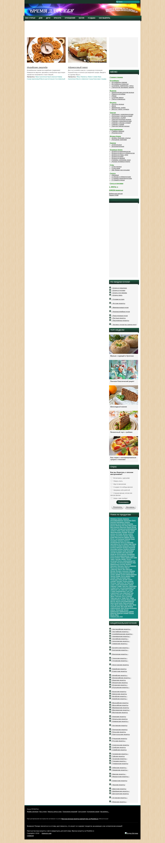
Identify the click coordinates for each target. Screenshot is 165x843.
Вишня (129, 527)
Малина (128, 564)
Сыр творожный (127, 595)
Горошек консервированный (127, 529)
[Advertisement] (83, 28)
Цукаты (112, 610)
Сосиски (131, 589)
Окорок (112, 576)
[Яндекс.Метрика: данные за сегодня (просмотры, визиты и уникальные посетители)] (131, 833)
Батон (120, 524)
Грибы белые (125, 530)
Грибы (118, 530)
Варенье (119, 525)
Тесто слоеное (127, 596)
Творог (112, 596)
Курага (112, 557)
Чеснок (126, 610)
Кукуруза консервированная (120, 556)
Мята (132, 573)
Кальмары (113, 541)
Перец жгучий (122, 579)
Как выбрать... (104, 811)
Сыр (127, 591)
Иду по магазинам (119, 484)
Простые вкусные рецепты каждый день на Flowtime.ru (79, 819)
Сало (132, 583)
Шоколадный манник (118, 407)
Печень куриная (127, 581)
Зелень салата (128, 534)
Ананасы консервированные (119, 519)
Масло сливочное (82, 79)
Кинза (134, 544)
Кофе (125, 551)
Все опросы (130, 507)
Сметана (125, 586)
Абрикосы (84, 77)
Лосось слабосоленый (125, 561)
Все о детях (43, 811)
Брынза (113, 525)
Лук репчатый (121, 562)
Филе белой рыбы (116, 603)
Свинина (113, 586)
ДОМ (40, 18)
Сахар (91, 79)
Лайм (135, 557)
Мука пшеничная (41, 77)
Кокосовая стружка (99, 79)
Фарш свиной (131, 600)
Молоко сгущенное (122, 571)
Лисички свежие (120, 559)
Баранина (113, 524)
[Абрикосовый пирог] (87, 62)
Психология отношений (70, 811)
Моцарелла (114, 573)
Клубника (113, 546)
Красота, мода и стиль (55, 811)
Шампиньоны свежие (126, 611)
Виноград (123, 527)
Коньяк (132, 549)
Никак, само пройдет (120, 498)
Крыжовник (131, 554)
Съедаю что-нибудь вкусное (123, 487)
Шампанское (114, 611)
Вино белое (132, 525)
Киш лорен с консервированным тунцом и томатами (123, 458)
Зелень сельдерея (116, 536)
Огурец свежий (115, 574)
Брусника (130, 524)
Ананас (119, 519)
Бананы (127, 522)
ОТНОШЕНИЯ (70, 18)
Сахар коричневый (33, 79)
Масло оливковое (130, 566)
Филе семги (128, 605)
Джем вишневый (116, 532)
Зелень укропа (128, 536)
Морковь (132, 571)
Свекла (130, 584)
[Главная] (82, 15)
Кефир (59, 77)
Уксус (128, 598)
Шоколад (113, 613)
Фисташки (124, 606)
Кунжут (132, 556)
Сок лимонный (60, 79)
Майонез (129, 562)
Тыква (124, 598)
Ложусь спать (118, 481)
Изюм (112, 537)
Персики (119, 581)
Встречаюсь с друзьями (121, 478)
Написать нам (46, 833)
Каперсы (121, 541)
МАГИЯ (81, 18)
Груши (133, 530)
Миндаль (129, 569)
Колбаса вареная (116, 547)
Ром (128, 583)
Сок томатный (123, 589)
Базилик (113, 522)
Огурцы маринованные (129, 574)
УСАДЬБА (91, 18)
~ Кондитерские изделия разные (122, 92)
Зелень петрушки (116, 534)
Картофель (114, 544)
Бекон (124, 524)
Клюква (119, 546)
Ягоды (112, 615)
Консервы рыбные (116, 549)
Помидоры (120, 583)
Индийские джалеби (37, 67)
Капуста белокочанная (120, 541)
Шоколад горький (123, 613)
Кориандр (113, 551)
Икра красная (119, 537)
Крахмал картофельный (124, 552)
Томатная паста (115, 598)
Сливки (95, 77)
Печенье (113, 583)
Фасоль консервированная (125, 601)
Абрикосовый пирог (78, 67)
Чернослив (119, 610)
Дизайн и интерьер (32, 811)
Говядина (113, 529)
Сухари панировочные (118, 591)
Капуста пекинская (126, 542)
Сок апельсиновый (125, 588)
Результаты (117, 507)
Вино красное (115, 527)
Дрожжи (124, 532)
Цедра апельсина (130, 608)
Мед (124, 569)
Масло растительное (47, 79)
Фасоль (112, 601)
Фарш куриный (121, 600)
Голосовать (123, 502)
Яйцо (78, 77)
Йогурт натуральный (117, 539)
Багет (134, 520)
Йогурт (132, 537)
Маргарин (113, 566)
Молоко (112, 571)
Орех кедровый (121, 578)
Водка (134, 527)
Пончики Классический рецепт (122, 381)
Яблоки (131, 613)
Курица (117, 557)
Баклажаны (120, 522)
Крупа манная (52, 77)
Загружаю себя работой (121, 490)
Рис (125, 583)
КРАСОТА (57, 18)
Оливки (117, 576)
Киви (130, 544)
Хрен (122, 608)
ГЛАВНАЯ (30, 836)
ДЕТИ (48, 18)
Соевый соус (114, 588)
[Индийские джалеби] (46, 62)
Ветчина (125, 525)
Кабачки (127, 539)
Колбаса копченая (129, 547)
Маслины (120, 566)
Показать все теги (116, 616)
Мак (134, 562)
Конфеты (126, 549)
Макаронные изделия (117, 564)
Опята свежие (125, 576)
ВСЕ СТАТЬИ (30, 18)
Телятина (118, 596)
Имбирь (126, 537)
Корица (119, 551)
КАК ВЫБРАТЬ (104, 18)
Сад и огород (82, 811)
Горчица (113, 530)
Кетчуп (120, 544)
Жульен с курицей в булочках (122, 356)
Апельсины (128, 520)
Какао (133, 539)
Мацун (120, 569)
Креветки (113, 554)
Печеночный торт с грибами (121, 432)
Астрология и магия (93, 811)
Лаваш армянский (127, 557)
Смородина (132, 586)
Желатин (131, 532)
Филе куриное (119, 605)
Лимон (90, 77)
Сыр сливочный (124, 593)
